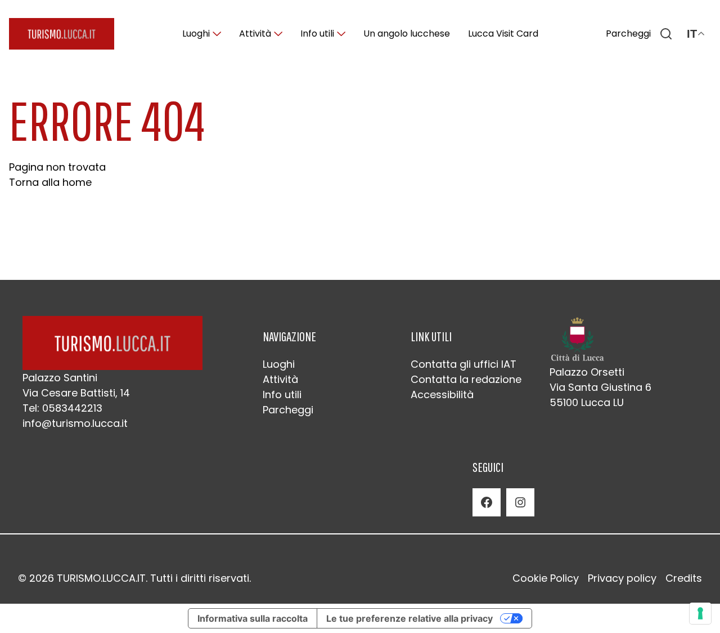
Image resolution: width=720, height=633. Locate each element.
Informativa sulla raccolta (252, 618)
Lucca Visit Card (503, 33)
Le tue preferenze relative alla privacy (409, 618)
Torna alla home (50, 182)
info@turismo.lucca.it (75, 423)
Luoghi (196, 33)
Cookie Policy (545, 578)
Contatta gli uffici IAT (463, 364)
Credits (683, 578)
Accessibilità (442, 394)
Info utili (317, 33)
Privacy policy (622, 578)
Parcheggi (628, 33)
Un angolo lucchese (406, 33)
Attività (255, 33)
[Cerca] (666, 34)
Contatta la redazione (466, 379)
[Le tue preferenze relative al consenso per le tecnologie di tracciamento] (700, 613)
